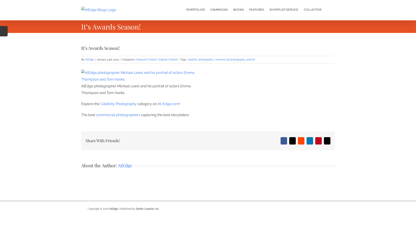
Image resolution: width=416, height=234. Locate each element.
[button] (328, 9)
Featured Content (146, 59)
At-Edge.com (168, 104)
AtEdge (89, 59)
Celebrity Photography (118, 104)
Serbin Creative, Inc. (147, 208)
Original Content (167, 59)
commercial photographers (118, 115)
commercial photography (230, 59)
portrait (250, 59)
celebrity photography (200, 59)
